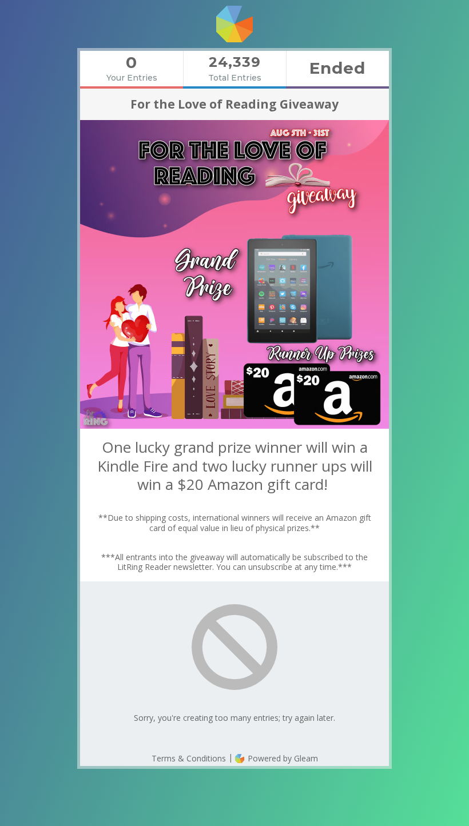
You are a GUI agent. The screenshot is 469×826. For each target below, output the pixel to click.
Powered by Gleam (281, 758)
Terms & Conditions (189, 758)
